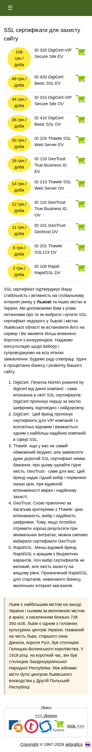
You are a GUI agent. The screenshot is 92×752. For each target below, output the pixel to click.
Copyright (29, 744)
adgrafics (74, 744)
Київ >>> (75, 726)
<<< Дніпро (46, 715)
